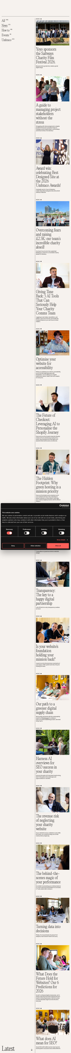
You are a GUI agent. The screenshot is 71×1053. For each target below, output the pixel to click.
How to (6, 30)
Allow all (58, 546)
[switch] (26, 533)
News (4, 25)
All (3, 20)
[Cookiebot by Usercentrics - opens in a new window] (61, 505)
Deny (13, 546)
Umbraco (6, 40)
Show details (61, 540)
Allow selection (35, 546)
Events (5, 35)
